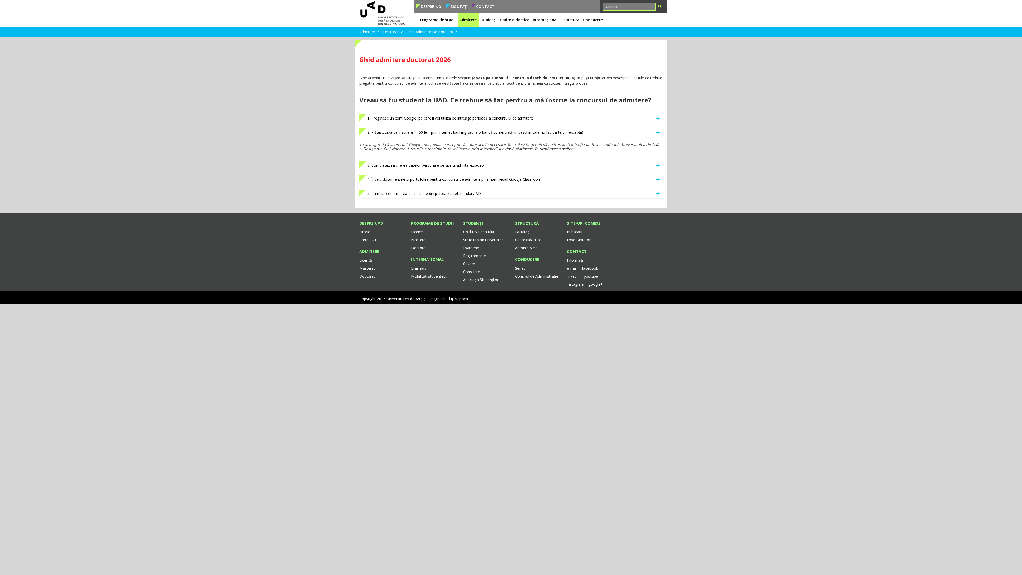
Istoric (364, 231)
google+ (595, 284)
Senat (520, 268)
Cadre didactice (528, 239)
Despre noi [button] (431, 6)
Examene (471, 247)
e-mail (573, 268)
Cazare (469, 263)
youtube (591, 276)
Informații (575, 260)
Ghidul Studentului (478, 231)
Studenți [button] (488, 19)
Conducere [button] (593, 19)
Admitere (367, 31)
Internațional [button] (545, 19)
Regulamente (474, 255)
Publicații (574, 231)
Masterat (367, 268)
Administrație (526, 247)
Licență (365, 260)
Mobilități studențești (429, 276)
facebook (590, 268)
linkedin (573, 276)
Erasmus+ (419, 268)
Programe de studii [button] (438, 19)
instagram (575, 284)
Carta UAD (368, 239)
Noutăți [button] (459, 6)
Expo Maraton (579, 239)
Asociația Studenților (480, 279)
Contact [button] (485, 6)
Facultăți (522, 231)
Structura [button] (570, 19)
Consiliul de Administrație (536, 276)
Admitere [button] (468, 19)
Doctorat (391, 31)
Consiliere (471, 271)
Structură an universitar (483, 239)
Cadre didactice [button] (514, 19)
